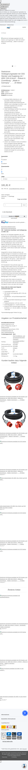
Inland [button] (3, 198)
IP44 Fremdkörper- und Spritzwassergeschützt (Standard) (19, 337)
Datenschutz (10, 24)
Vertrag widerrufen (7, 741)
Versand (24, 749)
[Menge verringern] (2, 205)
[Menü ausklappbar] (3, 27)
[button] (16, 27)
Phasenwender (8, 107)
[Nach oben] (0, 761)
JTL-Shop (9, 757)
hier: (20, 312)
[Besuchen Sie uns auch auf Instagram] (2, 746)
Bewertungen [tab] (11, 226)
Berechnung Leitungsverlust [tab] (8, 228)
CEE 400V (15, 344)
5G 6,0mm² (4, 163)
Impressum (3, 24)
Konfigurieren (4, 6)
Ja (1, 169)
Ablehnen (3, 8)
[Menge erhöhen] (22, 208)
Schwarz (15, 348)
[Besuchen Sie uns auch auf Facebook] (2, 744)
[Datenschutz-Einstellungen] (0, 1)
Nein (2, 173)
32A (14, 350)
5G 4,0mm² (4, 159)
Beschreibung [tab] (4, 226)
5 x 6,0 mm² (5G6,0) (18, 354)
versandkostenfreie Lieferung (16, 188)
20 (13, 351)
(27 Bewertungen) (6, 86)
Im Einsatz (9, 95)
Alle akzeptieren (5, 4)
